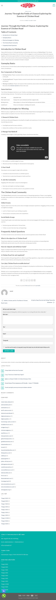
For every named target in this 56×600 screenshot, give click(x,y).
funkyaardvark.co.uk (6, 436)
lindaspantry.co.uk (5, 453)
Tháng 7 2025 (4, 504)
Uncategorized (5, 481)
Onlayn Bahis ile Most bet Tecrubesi (14, 370)
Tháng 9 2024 (4, 521)
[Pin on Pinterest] (32, 280)
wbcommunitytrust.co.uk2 (7, 486)
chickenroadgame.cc (6, 430)
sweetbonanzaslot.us (6, 467)
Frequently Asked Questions (10, 45)
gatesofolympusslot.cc (6, 438)
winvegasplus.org (5, 489)
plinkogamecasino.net (6, 464)
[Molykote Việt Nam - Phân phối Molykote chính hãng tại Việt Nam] (28, 5)
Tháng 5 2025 (4, 509)
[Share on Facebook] (24, 280)
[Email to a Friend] (29, 280)
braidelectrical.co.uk (6, 424)
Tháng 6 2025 (4, 506)
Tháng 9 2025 (4, 498)
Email (4, 333)
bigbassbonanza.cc (6, 416)
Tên (4, 327)
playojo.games (4, 458)
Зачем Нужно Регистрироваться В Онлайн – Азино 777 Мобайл (21, 383)
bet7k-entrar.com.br (6, 410)
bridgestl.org (4, 427)
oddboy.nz (3, 455)
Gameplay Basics (7, 37)
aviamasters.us (4, 407)
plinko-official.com (6, 461)
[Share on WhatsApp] (21, 280)
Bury (35, 20)
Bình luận (5, 314)
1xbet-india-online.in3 (6, 402)
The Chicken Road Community (10, 42)
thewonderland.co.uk (6, 478)
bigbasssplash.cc (5, 419)
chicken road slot (14, 85)
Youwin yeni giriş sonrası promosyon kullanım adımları (18, 387)
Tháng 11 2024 (5, 518)
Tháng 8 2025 (4, 501)
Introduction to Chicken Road (10, 35)
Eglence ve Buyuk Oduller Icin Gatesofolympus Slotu (18, 379)
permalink (38, 285)
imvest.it (3, 447)
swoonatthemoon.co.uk (7, 470)
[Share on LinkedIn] (34, 280)
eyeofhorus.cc (4, 433)
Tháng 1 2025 (4, 515)
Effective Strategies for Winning (11, 40)
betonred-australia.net (6, 413)
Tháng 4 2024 (4, 523)
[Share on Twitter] (26, 280)
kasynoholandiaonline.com (7, 450)
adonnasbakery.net (6, 404)
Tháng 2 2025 (4, 512)
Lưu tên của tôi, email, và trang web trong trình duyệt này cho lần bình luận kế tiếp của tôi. (27, 347)
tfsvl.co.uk (28, 11)
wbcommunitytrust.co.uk (7, 484)
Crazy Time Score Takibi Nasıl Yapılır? (14, 374)
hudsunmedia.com (5, 444)
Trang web (5, 340)
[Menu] (2, 5)
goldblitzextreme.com (6, 441)
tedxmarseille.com (5, 472)
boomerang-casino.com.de (7, 421)
